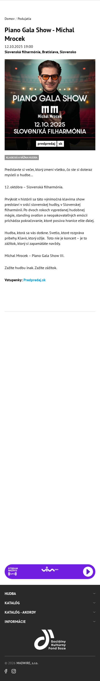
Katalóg (12, 602)
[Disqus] (50, 378)
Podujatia (24, 19)
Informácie (15, 621)
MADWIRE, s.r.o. (27, 663)
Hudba (10, 593)
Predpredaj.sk (34, 279)
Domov (10, 19)
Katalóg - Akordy (20, 612)
